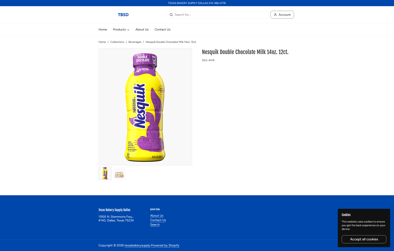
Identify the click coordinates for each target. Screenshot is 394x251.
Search (155, 224)
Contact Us (158, 220)
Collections (117, 41)
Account (285, 14)
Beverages (135, 41)
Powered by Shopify (165, 245)
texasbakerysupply (137, 245)
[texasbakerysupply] (123, 15)
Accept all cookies (364, 239)
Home (102, 41)
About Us (156, 215)
